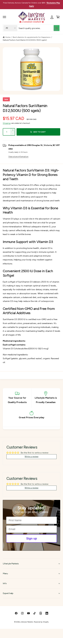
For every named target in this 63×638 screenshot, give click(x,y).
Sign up (31, 538)
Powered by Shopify (41, 622)
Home (8, 37)
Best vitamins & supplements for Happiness (32, 37)
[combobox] (39, 28)
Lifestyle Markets (26, 622)
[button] (4, 17)
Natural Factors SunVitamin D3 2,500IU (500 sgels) (25, 40)
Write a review (31, 456)
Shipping (6, 123)
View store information (18, 156)
